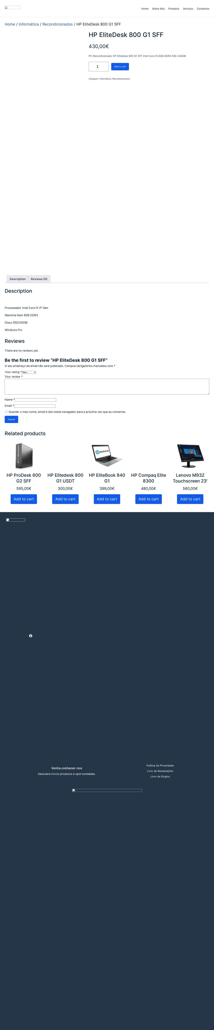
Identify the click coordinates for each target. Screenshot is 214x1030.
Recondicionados (57, 24)
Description (18, 279)
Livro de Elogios (160, 776)
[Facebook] (31, 636)
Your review (14, 376)
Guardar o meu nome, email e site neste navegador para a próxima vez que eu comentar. (67, 411)
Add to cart (120, 66)
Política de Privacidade (160, 765)
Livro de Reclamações (160, 771)
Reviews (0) (39, 279)
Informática (29, 24)
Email (9, 405)
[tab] (18, 279)
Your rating (13, 372)
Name (10, 399)
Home (10, 24)
